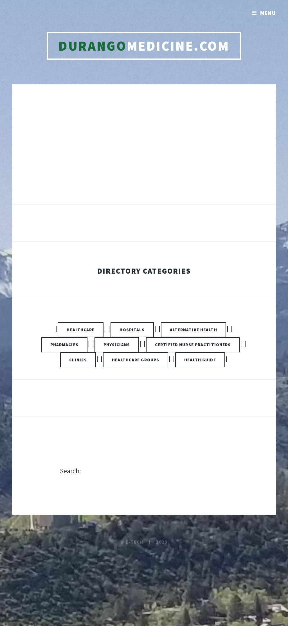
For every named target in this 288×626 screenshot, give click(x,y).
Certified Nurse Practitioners (193, 344)
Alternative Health (193, 329)
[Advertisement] (144, 150)
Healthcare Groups (135, 359)
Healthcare (80, 329)
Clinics (78, 359)
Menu (268, 13)
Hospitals (132, 329)
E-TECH (134, 542)
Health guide (200, 359)
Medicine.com (143, 45)
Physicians (117, 344)
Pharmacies (64, 344)
